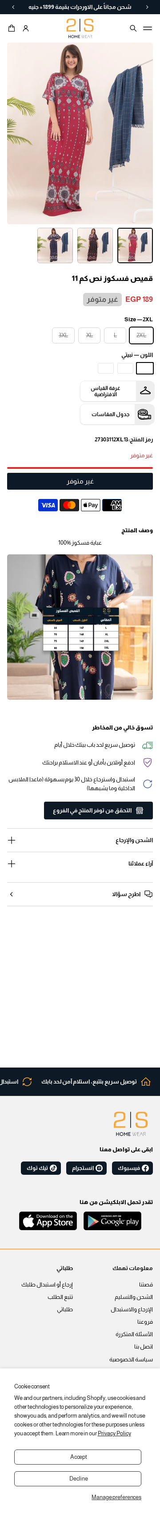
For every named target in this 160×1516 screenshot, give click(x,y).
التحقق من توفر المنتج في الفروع (92, 810)
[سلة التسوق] (13, 28)
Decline (78, 1479)
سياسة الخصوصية (131, 1359)
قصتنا (146, 1285)
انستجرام (83, 1168)
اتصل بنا (143, 1347)
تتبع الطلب (60, 1297)
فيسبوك (129, 1168)
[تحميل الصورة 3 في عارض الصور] (55, 245)
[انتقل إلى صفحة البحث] (133, 28)
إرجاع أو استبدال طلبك (47, 1285)
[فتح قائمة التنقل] (147, 28)
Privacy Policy (114, 1433)
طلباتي (65, 1309)
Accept (78, 1457)
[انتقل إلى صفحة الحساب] (26, 28)
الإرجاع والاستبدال (132, 1309)
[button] (13, 28)
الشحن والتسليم (134, 1297)
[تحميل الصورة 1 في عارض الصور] (135, 245)
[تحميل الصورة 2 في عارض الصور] (95, 245)
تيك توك (37, 1168)
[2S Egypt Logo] (130, 1124)
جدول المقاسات (110, 414)
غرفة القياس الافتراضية (105, 391)
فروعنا (145, 1322)
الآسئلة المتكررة (134, 1334)
